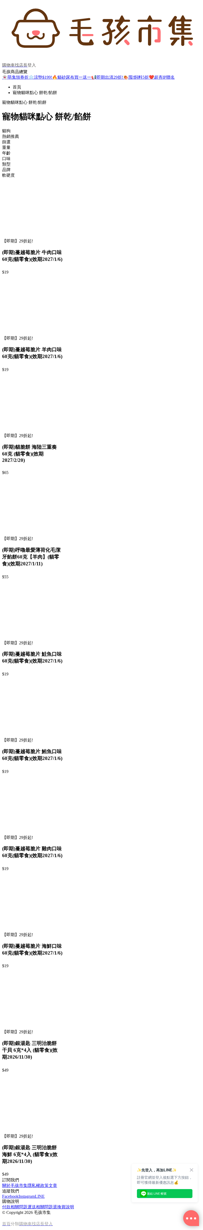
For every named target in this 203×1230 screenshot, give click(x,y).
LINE (40, 1196)
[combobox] (101, 131)
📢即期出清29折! (107, 77)
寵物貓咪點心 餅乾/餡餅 (35, 92)
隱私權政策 (38, 1185)
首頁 (17, 87)
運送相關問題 (40, 1207)
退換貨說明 (63, 1207)
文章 (53, 1185)
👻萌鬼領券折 (15, 77)
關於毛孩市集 (14, 1185)
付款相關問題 (14, 1207)
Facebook (10, 1196)
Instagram (27, 1196)
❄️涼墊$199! (40, 77)
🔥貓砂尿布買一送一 (71, 77)
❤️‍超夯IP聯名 (162, 77)
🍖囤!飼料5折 (136, 77)
